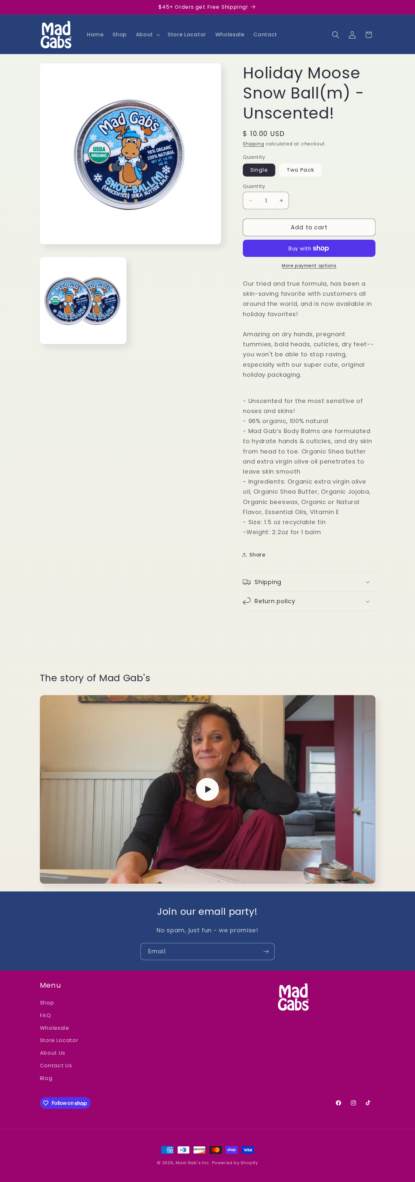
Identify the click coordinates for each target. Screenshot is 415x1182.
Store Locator (59, 1040)
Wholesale (54, 1028)
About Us (52, 1053)
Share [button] (257, 554)
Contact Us (56, 1065)
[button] (147, 34)
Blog (46, 1078)
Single (259, 170)
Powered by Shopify (235, 1162)
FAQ (45, 1015)
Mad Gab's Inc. (193, 1162)
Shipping (253, 144)
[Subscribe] (266, 951)
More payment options (309, 266)
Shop (47, 1002)
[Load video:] (207, 789)
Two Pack (300, 170)
